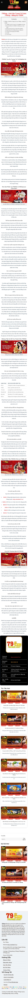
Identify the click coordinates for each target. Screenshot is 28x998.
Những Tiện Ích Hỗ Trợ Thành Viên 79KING (15, 28)
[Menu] (2, 2)
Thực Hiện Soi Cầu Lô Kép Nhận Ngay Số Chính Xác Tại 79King (14, 774)
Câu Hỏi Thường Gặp (8, 974)
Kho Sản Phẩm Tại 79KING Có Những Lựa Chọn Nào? (15, 26)
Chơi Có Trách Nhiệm (8, 977)
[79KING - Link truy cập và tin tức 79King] (14, 2)
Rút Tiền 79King (6, 967)
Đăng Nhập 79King (7, 962)
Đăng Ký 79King (6, 960)
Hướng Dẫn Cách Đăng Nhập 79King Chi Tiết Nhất (14, 705)
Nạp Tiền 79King (7, 965)
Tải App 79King (6, 970)
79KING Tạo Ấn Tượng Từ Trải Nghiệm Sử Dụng (16, 24)
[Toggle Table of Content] (24, 19)
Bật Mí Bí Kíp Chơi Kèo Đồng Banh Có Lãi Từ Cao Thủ (14, 821)
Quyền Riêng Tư (7, 979)
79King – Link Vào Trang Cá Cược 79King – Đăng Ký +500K (15, 22)
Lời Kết (8, 32)
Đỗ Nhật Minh (14, 982)
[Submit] (24, 839)
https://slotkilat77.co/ (16, 657)
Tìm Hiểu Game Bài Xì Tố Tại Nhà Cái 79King (14, 728)
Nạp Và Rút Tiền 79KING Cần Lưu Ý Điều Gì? (15, 30)
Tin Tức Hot (9, 34)
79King (3, 923)
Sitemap (5, 984)
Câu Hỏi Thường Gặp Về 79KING (13, 31)
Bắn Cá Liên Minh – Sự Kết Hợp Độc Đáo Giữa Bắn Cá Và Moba (14, 798)
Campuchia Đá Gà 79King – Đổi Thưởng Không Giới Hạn (14, 750)
